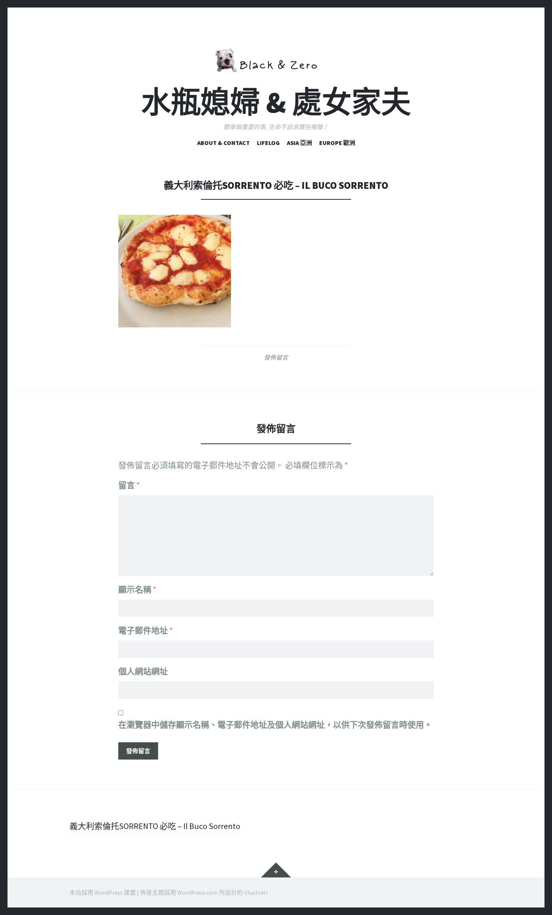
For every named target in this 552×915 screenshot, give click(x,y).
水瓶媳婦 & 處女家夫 (276, 102)
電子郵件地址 (145, 630)
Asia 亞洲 (299, 142)
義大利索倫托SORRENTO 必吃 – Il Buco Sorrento (154, 826)
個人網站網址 (143, 671)
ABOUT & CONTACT (223, 142)
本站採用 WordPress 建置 (102, 892)
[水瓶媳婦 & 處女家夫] (276, 59)
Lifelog (268, 142)
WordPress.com (197, 892)
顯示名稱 (137, 589)
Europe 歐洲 (337, 142)
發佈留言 (276, 357)
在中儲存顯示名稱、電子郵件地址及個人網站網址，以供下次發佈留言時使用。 (275, 724)
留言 (129, 485)
